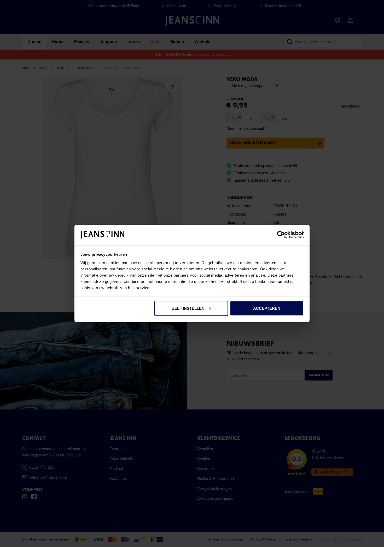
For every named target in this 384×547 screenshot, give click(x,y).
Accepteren (266, 308)
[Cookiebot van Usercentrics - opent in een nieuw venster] (281, 235)
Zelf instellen (188, 308)
